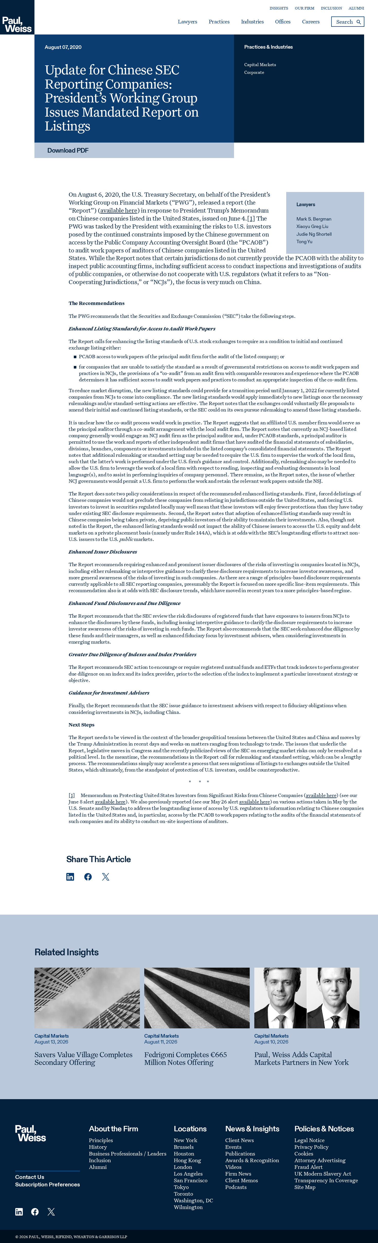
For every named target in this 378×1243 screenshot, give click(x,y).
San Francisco (191, 1180)
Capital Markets (260, 64)
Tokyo (181, 1187)
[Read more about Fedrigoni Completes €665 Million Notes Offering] (197, 998)
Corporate (254, 72)
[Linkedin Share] (70, 877)
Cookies (303, 1153)
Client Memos (241, 1180)
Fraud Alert (308, 1166)
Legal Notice (309, 1140)
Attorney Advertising (320, 1160)
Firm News (238, 1173)
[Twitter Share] (106, 877)
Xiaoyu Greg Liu (312, 226)
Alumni (356, 8)
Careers (310, 21)
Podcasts (236, 1187)
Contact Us (29, 1177)
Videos (233, 1166)
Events (233, 1146)
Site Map (305, 1187)
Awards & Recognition (252, 1160)
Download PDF (68, 151)
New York (185, 1140)
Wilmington (188, 1207)
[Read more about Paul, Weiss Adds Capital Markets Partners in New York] (307, 998)
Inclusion (331, 8)
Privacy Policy (311, 1146)
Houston (184, 1153)
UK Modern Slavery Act (322, 1173)
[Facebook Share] (88, 877)
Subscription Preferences (47, 1185)
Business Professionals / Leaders (127, 1153)
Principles (101, 1140)
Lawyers (187, 21)
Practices (219, 21)
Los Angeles (188, 1173)
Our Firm (304, 8)
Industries (252, 21)
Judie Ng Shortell (314, 234)
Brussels (184, 1146)
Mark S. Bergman (313, 219)
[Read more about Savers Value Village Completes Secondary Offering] (87, 998)
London (183, 1166)
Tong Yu (304, 242)
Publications (240, 1153)
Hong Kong (187, 1160)
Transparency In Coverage (326, 1180)
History (98, 1146)
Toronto (183, 1193)
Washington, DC (193, 1200)
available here (118, 210)
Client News (239, 1140)
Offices (282, 21)
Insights (279, 8)
